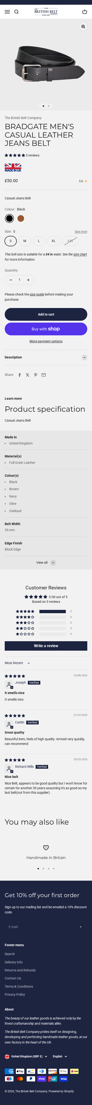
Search (10, 954)
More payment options (46, 341)
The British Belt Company (23, 118)
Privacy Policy (15, 994)
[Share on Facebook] (20, 375)
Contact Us (13, 978)
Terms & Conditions (19, 986)
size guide (37, 294)
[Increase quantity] (28, 280)
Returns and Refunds (20, 970)
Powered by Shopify (61, 1091)
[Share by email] (44, 375)
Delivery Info (14, 962)
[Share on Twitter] (28, 375)
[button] (15, 155)
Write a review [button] (46, 646)
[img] (15, 676)
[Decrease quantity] (11, 280)
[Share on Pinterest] (36, 375)
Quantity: (11, 270)
